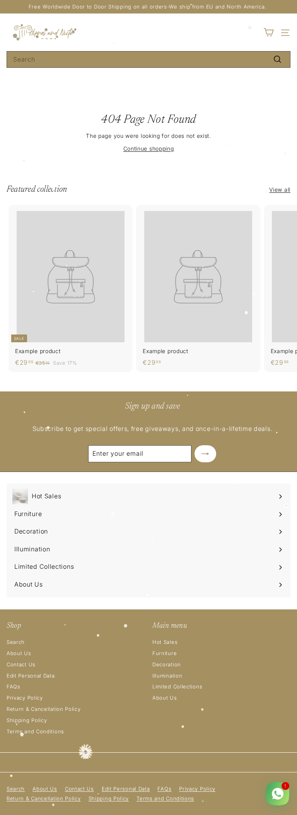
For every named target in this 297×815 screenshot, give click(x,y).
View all (279, 189)
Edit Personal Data (31, 676)
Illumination (167, 676)
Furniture (164, 653)
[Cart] (268, 32)
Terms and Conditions (35, 731)
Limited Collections (177, 686)
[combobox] (148, 59)
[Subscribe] (205, 453)
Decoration (166, 664)
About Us (19, 653)
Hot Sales (165, 642)
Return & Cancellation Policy (44, 709)
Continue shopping (148, 148)
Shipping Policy (27, 720)
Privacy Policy (25, 698)
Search (16, 642)
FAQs (13, 686)
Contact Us (21, 664)
